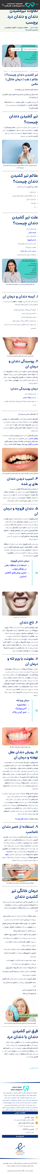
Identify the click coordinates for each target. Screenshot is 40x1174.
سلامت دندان (16, 49)
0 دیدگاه (6, 71)
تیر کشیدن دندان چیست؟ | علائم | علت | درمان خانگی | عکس (21, 80)
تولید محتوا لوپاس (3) (17, 71)
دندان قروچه (31, 240)
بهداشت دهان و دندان (30, 49)
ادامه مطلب (34, 1068)
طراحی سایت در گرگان (27, 1171)
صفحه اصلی (34, 27)
